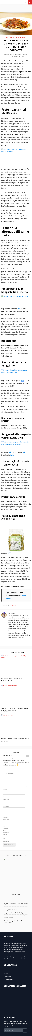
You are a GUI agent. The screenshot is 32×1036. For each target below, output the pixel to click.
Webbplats (6, 806)
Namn (5, 789)
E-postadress (6, 798)
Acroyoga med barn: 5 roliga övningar (14, 913)
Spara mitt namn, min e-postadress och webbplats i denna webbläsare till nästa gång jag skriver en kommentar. (6, 829)
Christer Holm (7, 756)
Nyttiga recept (21, 37)
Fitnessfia (13, 606)
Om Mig (6, 973)
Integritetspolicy (8, 979)
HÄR (19, 309)
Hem (5, 970)
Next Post (26, 644)
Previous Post (7, 644)
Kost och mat (10, 37)
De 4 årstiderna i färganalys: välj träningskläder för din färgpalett (12, 909)
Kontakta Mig (7, 976)
